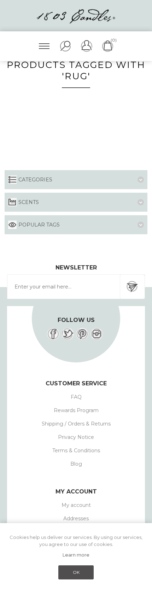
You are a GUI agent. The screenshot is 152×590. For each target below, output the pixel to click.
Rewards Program (76, 410)
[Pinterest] (82, 334)
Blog (76, 464)
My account (76, 505)
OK (76, 572)
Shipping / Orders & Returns (76, 424)
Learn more (76, 555)
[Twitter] (68, 334)
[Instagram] (96, 334)
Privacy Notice (76, 437)
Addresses (76, 518)
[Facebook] (53, 334)
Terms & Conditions (76, 450)
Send (132, 287)
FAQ (76, 397)
